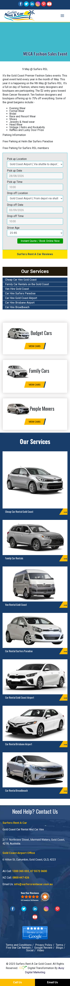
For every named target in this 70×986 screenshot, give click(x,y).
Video (40, 950)
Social (29, 950)
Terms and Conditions (19, 945)
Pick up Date (14, 170)
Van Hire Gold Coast (17, 288)
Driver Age (13, 227)
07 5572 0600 (38, 871)
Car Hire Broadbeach (17, 307)
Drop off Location (17, 193)
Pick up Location (17, 159)
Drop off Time (15, 216)
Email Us (52, 982)
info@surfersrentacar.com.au (33, 884)
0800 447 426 (20, 877)
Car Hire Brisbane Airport (19, 302)
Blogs (59, 947)
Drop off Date (15, 204)
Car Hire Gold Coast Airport (21, 298)
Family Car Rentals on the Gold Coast (27, 284)
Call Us (17, 982)
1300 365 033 (20, 871)
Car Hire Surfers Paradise (20, 293)
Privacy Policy (43, 945)
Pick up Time (14, 181)
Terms (59, 945)
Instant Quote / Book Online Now (40, 241)
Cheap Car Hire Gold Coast (21, 279)
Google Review (43, 947)
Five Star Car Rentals (18, 947)
